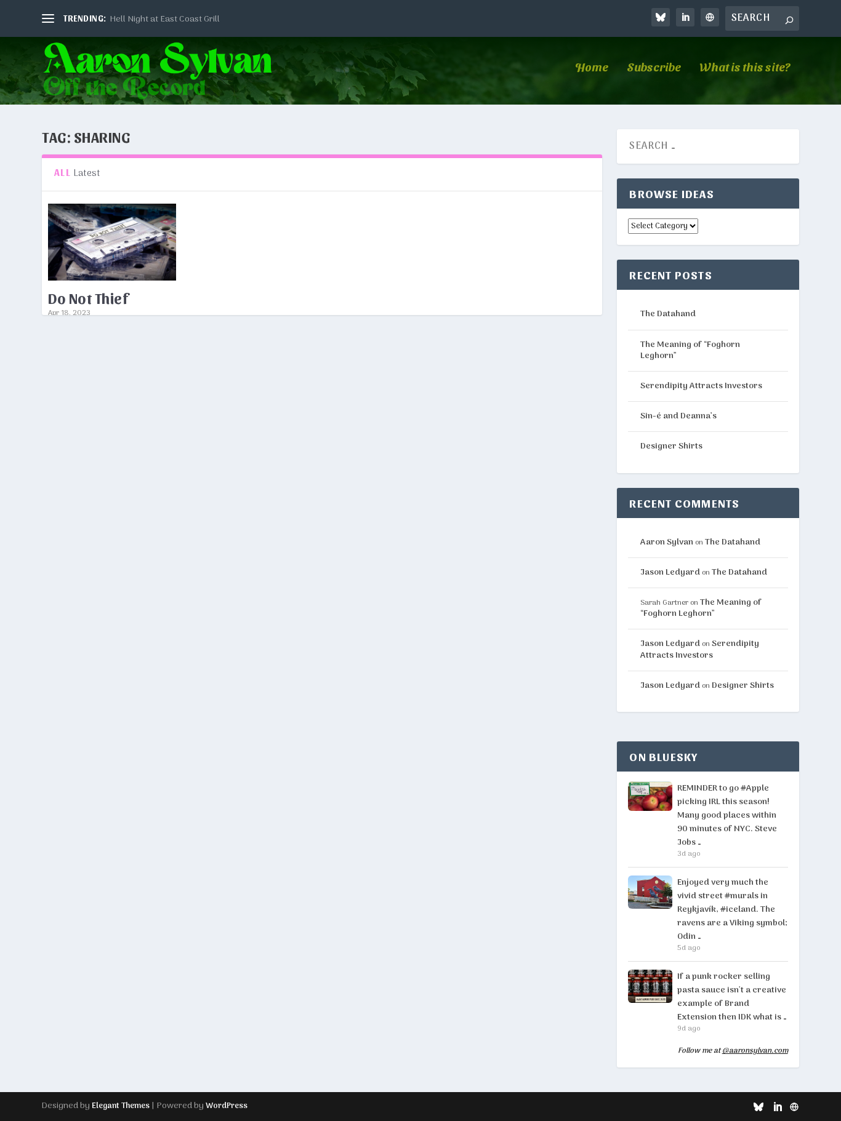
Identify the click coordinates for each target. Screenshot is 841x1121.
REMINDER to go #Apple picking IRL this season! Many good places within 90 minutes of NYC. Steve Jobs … (727, 815)
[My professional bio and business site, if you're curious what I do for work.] (710, 17)
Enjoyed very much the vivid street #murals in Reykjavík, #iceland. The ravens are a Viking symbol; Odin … (732, 910)
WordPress (226, 1105)
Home (591, 67)
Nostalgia (177, 603)
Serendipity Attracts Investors (701, 386)
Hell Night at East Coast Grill (165, 19)
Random (211, 603)
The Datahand (668, 314)
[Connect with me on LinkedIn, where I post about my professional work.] (685, 17)
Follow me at (732, 1051)
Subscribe (654, 67)
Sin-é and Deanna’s (678, 416)
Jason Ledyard (670, 572)
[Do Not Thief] (112, 242)
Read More (86, 653)
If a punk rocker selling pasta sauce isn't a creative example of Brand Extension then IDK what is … (732, 997)
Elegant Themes (121, 1105)
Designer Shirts (671, 446)
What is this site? (744, 67)
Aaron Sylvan (86, 603)
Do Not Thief (88, 297)
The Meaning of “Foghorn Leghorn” (690, 350)
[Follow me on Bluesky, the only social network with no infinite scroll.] (660, 17)
